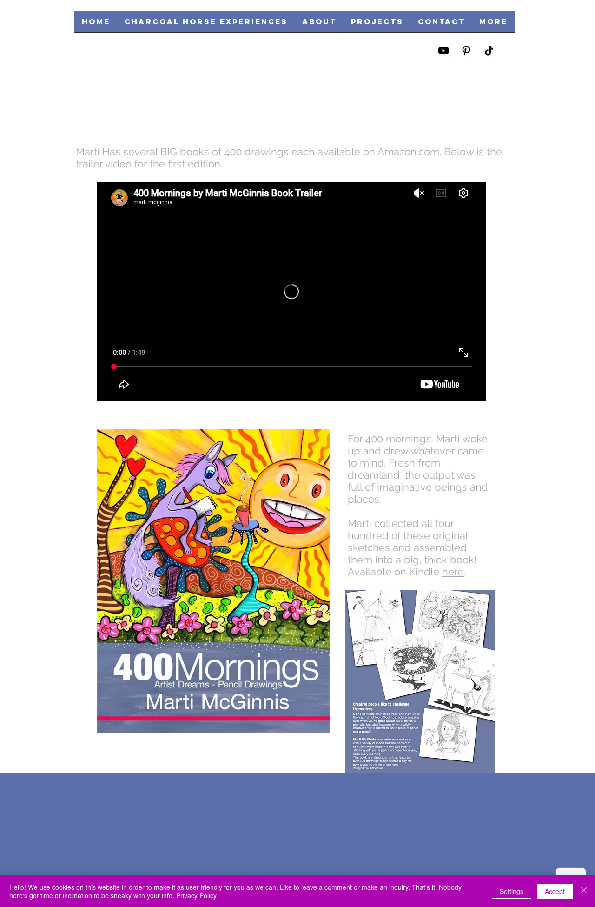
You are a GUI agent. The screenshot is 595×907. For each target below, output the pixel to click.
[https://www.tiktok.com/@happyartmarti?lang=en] (489, 50)
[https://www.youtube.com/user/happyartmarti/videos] (443, 50)
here (453, 572)
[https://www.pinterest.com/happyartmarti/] (466, 50)
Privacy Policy (196, 895)
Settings (511, 891)
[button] (377, 24)
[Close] (583, 891)
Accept (555, 891)
